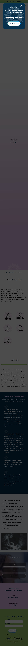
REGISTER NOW (14, 24)
